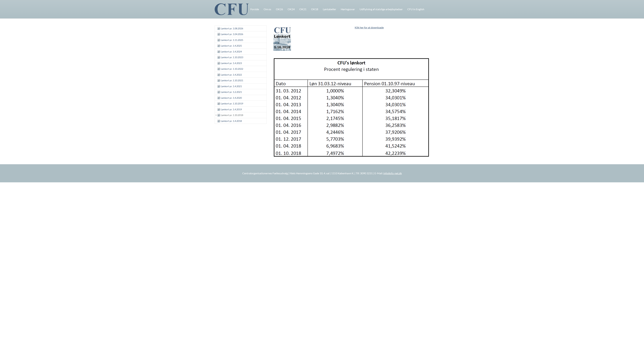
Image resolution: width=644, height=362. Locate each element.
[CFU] (232, 9)
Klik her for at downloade (369, 27)
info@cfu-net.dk (392, 173)
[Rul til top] (637, 355)
